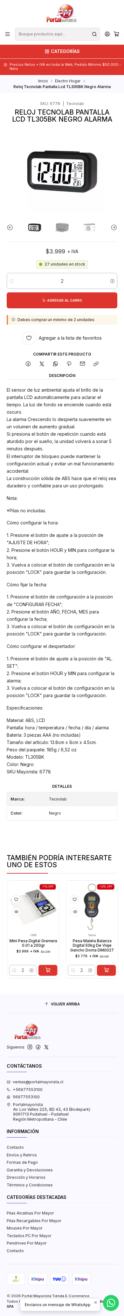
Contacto (15, 1147)
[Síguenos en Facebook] (38, 1047)
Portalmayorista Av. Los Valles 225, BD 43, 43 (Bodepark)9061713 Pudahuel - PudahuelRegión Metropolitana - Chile (51, 1112)
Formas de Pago (22, 1162)
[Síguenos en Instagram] (30, 1047)
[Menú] (7, 34)
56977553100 (26, 1096)
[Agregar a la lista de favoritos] (6, 899)
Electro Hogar (67, 81)
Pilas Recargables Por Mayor (34, 1220)
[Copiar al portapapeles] (95, 364)
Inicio (43, 81)
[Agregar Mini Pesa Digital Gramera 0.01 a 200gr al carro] (38, 970)
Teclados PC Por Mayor (29, 1235)
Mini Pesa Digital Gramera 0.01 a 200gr (24, 943)
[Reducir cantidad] (11, 281)
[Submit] (94, 34)
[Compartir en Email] (82, 364)
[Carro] (116, 34)
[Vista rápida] (6, 911)
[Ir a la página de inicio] (61, 13)
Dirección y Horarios (26, 1177)
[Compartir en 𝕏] (42, 364)
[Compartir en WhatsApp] (55, 364)
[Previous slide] (11, 227)
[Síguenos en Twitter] (46, 1047)
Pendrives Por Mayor (27, 1243)
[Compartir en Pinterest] (69, 364)
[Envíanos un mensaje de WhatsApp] (111, 1303)
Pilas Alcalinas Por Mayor (30, 1213)
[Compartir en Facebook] (28, 364)
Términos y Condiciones (30, 1185)
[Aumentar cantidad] (112, 281)
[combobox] (57, 34)
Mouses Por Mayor (25, 1228)
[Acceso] (107, 34)
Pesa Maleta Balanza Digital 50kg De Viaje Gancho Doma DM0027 (82, 945)
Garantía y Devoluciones (30, 1170)
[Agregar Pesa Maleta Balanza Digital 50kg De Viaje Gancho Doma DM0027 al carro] (97, 970)
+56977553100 (28, 1089)
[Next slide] (112, 227)
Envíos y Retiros (22, 1155)
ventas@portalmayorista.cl (38, 1081)
